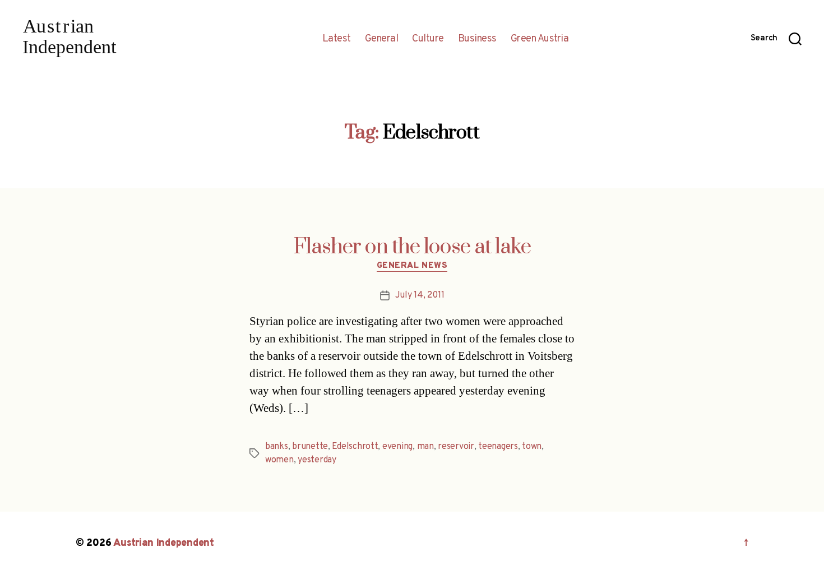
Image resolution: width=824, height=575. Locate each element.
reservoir (456, 446)
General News (412, 266)
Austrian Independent (163, 543)
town (531, 446)
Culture (428, 39)
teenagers (498, 446)
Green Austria (540, 39)
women (279, 460)
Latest (336, 39)
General (382, 39)
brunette (310, 446)
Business (477, 39)
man (425, 446)
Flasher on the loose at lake (412, 247)
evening (397, 446)
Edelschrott (355, 446)
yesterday (317, 460)
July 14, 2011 (420, 295)
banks (276, 446)
